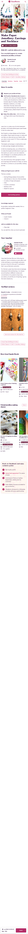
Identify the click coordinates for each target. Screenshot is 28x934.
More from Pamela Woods (10, 354)
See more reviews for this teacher (14, 334)
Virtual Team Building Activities (10, 74)
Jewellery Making (20, 77)
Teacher (16, 81)
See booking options (14, 194)
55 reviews (4, 295)
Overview (4, 81)
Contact (18, 253)
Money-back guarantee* (12, 473)
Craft (12, 77)
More (20, 81)
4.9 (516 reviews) (9, 929)
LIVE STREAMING (9, 46)
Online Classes (5, 77)
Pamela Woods (11, 59)
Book (21, 930)
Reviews (10, 81)
